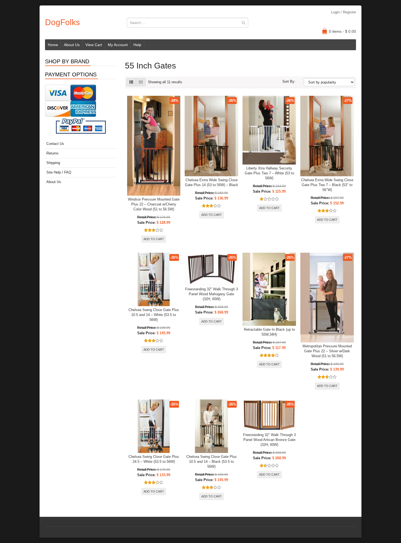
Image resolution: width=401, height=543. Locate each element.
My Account (118, 45)
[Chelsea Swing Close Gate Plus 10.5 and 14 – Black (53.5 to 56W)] (211, 426)
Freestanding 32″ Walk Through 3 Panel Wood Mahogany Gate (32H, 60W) (211, 294)
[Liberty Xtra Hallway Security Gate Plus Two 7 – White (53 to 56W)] (269, 130)
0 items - (342, 31)
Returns (52, 153)
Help (137, 45)
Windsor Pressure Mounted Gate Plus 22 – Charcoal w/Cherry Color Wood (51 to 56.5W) (153, 204)
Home (53, 45)
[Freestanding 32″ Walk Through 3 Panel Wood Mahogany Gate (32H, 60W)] (211, 269)
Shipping (53, 163)
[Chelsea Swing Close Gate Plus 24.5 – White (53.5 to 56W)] (154, 426)
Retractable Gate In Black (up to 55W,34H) (269, 331)
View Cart (93, 45)
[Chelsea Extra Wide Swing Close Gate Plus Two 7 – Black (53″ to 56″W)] (327, 136)
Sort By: (288, 81)
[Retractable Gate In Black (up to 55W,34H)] (269, 289)
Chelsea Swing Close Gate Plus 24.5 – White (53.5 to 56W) (153, 459)
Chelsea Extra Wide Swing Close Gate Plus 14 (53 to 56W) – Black (211, 182)
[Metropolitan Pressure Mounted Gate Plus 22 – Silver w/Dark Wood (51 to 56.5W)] (327, 297)
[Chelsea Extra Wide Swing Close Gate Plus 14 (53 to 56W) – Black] (211, 136)
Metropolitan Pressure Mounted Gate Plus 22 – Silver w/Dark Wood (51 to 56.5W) (327, 351)
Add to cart (153, 239)
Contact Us (55, 144)
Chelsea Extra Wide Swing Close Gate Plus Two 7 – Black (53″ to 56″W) (327, 185)
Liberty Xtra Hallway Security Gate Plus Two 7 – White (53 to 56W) (269, 173)
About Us (72, 45)
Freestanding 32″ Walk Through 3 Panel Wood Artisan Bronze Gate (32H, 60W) (269, 440)
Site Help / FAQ (58, 172)
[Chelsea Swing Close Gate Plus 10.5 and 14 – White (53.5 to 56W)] (154, 279)
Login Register (343, 12)
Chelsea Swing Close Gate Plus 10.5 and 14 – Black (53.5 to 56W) (211, 462)
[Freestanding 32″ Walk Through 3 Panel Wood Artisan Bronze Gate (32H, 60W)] (269, 415)
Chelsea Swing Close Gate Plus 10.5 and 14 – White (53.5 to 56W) (153, 315)
